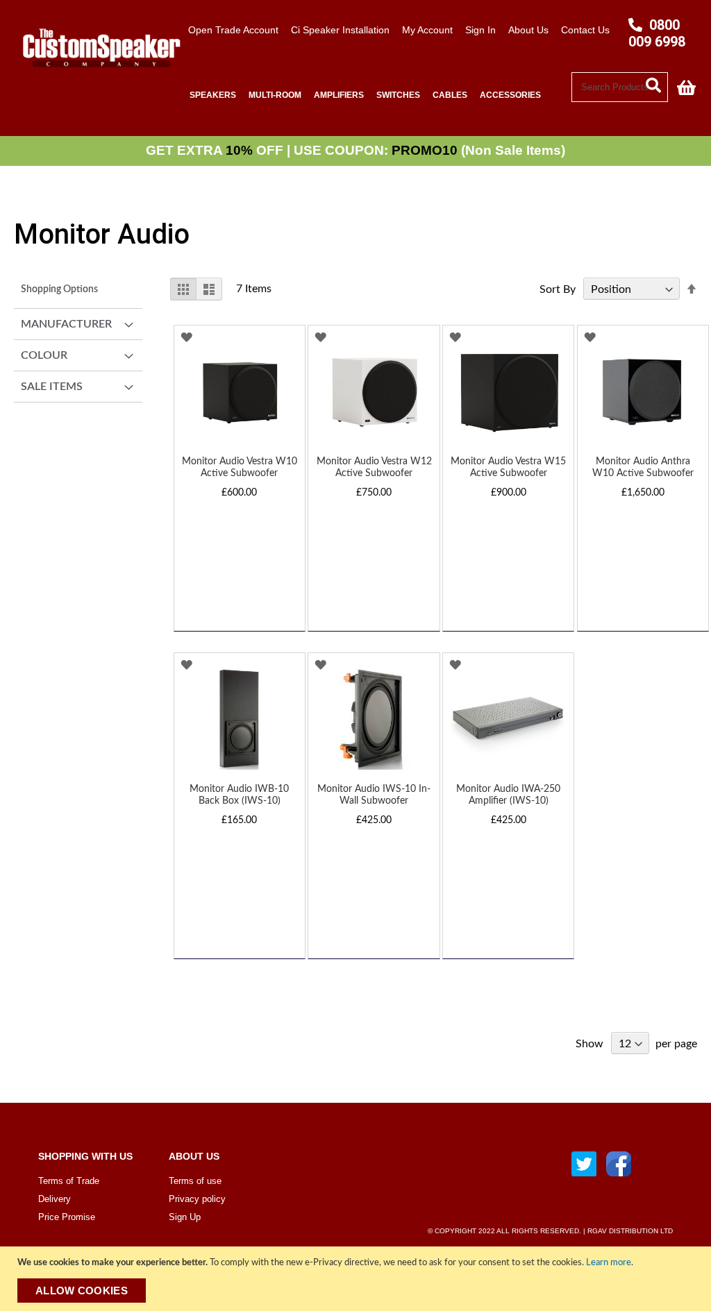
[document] (357, 1279)
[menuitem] (213, 95)
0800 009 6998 (656, 33)
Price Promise (66, 1217)
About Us (528, 29)
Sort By (557, 289)
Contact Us (585, 29)
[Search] (657, 84)
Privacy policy (197, 1199)
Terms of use (195, 1181)
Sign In (480, 29)
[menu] (377, 95)
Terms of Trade (68, 1181)
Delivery (54, 1199)
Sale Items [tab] (52, 386)
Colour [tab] (44, 355)
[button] (186, 337)
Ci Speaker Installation (340, 29)
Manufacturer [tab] (66, 324)
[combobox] (620, 87)
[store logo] (96, 75)
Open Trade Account (233, 29)
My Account (427, 29)
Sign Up (185, 1217)
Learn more (608, 1262)
